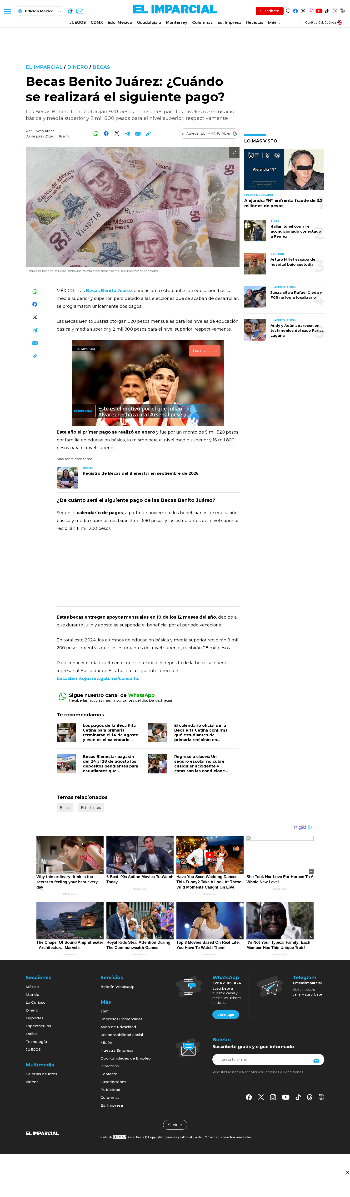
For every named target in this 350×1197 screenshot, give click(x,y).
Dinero (77, 67)
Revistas (254, 22)
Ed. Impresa (229, 22)
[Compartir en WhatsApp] (95, 133)
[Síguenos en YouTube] (319, 10)
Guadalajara (149, 22)
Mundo (32, 994)
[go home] (42, 1133)
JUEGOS (78, 22)
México (32, 986)
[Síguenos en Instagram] (311, 10)
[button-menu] (7, 11)
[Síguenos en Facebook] (295, 10)
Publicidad (110, 1089)
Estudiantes (91, 808)
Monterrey (176, 22)
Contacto (108, 1074)
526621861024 (227, 983)
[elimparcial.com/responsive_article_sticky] (347, 1172)
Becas (101, 67)
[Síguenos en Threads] (335, 10)
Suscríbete (269, 11)
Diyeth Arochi (44, 131)
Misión (106, 1042)
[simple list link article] (284, 171)
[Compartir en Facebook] (106, 133)
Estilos (32, 1033)
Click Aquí (226, 1015)
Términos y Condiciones (283, 1072)
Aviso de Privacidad (118, 1027)
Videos (32, 1082)
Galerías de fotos (41, 1074)
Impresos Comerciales (121, 1019)
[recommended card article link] (67, 478)
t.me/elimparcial (307, 983)
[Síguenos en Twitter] (303, 10)
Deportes (35, 1018)
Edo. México (120, 22)
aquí (168, 700)
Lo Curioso (35, 1002)
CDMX (97, 22)
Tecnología (36, 1041)
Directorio (109, 1066)
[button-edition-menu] (301, 22)
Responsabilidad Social (121, 1034)
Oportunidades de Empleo (125, 1058)
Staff (104, 1011)
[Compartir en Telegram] (127, 133)
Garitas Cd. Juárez (320, 22)
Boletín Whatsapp (117, 986)
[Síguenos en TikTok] (327, 10)
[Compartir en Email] (137, 133)
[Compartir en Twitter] (116, 133)
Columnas (202, 22)
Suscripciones (113, 1082)
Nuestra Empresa (116, 1050)
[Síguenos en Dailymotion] (342, 10)
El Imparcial (44, 67)
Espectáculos (38, 1026)
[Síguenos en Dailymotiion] (321, 1097)
